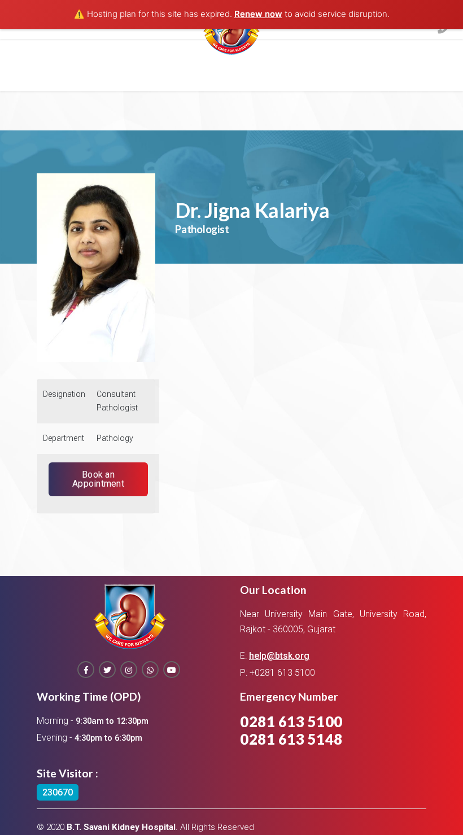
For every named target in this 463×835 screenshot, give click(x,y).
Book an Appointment (98, 479)
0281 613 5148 (291, 739)
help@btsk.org (279, 655)
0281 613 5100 (291, 721)
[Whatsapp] (150, 669)
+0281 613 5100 (282, 672)
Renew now (258, 13)
